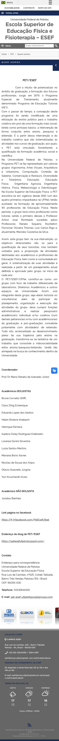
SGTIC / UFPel (40, 736)
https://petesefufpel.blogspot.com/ (23, 541)
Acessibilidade (12, 7)
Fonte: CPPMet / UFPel (29, 711)
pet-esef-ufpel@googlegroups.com (32, 597)
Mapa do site (44, 7)
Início (4, 54)
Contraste (29, 7)
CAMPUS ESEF (14, 639)
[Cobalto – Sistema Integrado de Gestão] (9, 616)
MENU (7, 46)
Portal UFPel (12, 13)
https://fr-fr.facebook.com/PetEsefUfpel (25, 519)
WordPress (34, 734)
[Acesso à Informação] (26, 616)
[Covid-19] (44, 616)
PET (12, 54)
